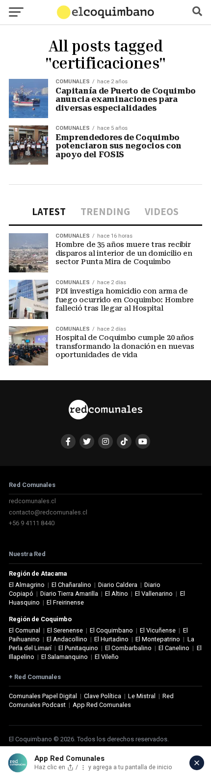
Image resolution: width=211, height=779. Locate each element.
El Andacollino (67, 639)
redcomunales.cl (32, 501)
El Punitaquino (78, 648)
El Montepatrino (157, 639)
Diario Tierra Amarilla (69, 593)
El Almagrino (27, 584)
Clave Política (102, 696)
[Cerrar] (196, 762)
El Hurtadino (111, 639)
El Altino (116, 593)
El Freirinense (65, 602)
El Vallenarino (154, 593)
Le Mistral (142, 696)
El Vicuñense (158, 630)
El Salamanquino (64, 656)
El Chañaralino (71, 584)
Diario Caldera (117, 584)
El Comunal (24, 630)
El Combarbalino (128, 648)
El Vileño (107, 656)
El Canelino (173, 648)
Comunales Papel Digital (43, 696)
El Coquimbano (111, 630)
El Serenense (65, 630)
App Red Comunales (102, 704)
